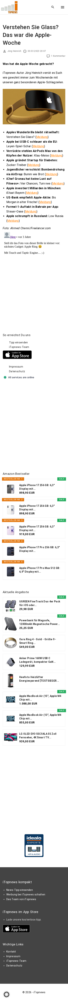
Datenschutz (17, 371)
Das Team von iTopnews (21, 899)
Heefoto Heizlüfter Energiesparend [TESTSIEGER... (39, 679)
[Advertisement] (34, 426)
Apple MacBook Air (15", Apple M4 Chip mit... (40, 698)
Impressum (16, 366)
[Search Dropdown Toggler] (53, 7)
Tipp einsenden (18, 342)
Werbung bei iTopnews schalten (25, 894)
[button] (6, 994)
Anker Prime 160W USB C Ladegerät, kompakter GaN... (37, 660)
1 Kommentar (58, 56)
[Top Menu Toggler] (63, 7)
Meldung (42, 137)
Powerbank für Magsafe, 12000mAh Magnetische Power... (39, 622)
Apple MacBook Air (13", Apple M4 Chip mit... (40, 716)
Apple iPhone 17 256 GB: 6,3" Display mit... (37, 487)
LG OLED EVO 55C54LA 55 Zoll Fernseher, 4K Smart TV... (38, 735)
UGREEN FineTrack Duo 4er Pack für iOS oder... (39, 603)
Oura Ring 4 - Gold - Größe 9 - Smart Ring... (37, 641)
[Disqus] (34, 276)
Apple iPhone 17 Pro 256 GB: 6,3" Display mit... (39, 549)
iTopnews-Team (19, 347)
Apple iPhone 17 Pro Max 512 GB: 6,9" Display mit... (39, 570)
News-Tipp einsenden (19, 889)
